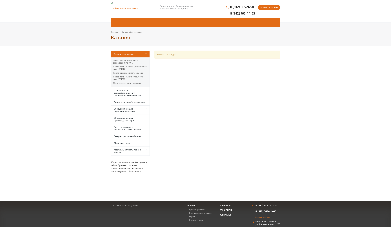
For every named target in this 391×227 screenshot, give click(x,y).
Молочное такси (122, 143)
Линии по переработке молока (129, 102)
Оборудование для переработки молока (124, 109)
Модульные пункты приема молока (127, 150)
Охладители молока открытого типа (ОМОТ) (128, 77)
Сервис (192, 216)
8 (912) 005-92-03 (243, 7)
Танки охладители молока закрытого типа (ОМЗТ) (125, 61)
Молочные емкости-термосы (127, 83)
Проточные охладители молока (128, 73)
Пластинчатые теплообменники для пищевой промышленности (127, 93)
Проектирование (197, 209)
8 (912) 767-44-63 (242, 13)
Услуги (191, 205)
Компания (225, 205)
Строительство (196, 220)
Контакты (225, 215)
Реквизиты (226, 210)
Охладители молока (124, 54)
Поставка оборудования (200, 213)
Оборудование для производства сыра (124, 119)
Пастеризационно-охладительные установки (127, 128)
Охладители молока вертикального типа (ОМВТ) (130, 67)
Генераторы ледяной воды (127, 136)
